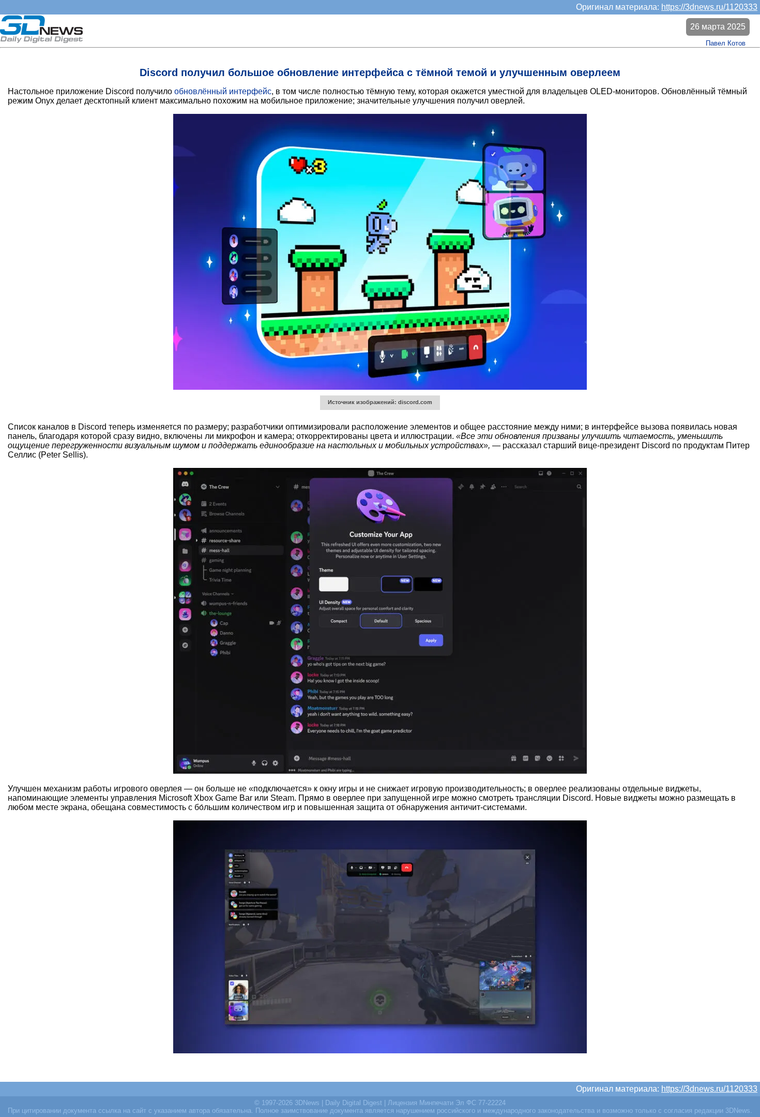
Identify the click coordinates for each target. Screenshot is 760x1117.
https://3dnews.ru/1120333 (709, 7)
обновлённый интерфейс (222, 91)
